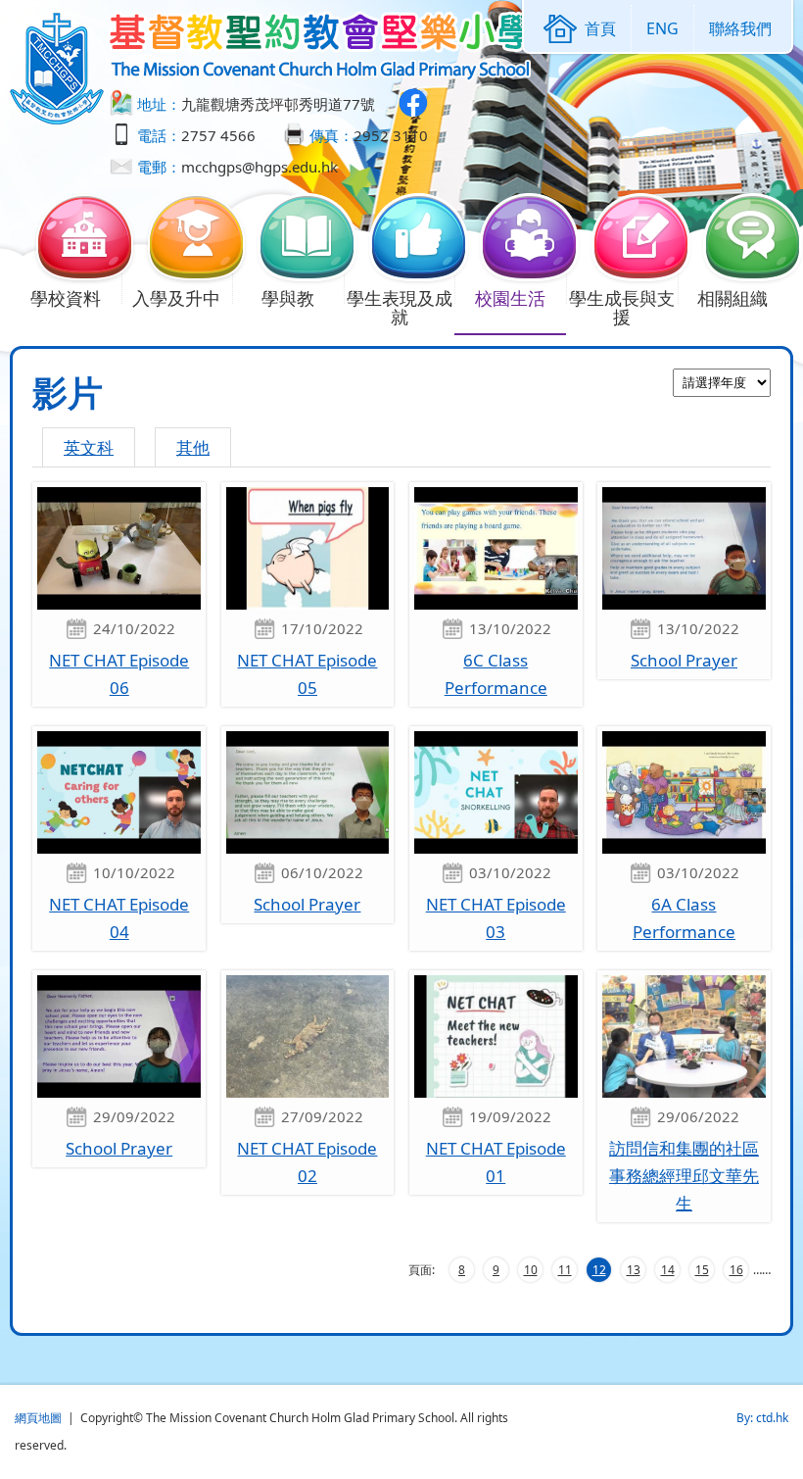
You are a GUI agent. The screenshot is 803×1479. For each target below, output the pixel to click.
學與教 (287, 298)
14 (668, 1269)
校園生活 (510, 298)
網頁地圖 (38, 1417)
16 (736, 1269)
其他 (193, 447)
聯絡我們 (740, 28)
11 (565, 1269)
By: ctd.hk (762, 1417)
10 (531, 1269)
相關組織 (732, 298)
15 (702, 1269)
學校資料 (65, 298)
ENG (662, 28)
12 (599, 1269)
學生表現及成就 (399, 307)
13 (633, 1269)
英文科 (89, 447)
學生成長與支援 (622, 307)
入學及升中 (176, 298)
